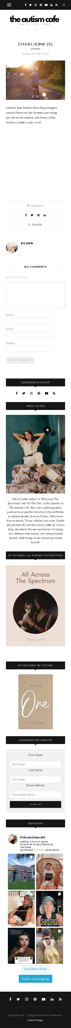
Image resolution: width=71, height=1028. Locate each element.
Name (10, 315)
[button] (21, 872)
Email (10, 329)
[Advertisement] (35, 161)
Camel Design (35, 1020)
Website (10, 343)
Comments (35, 206)
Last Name (36, 770)
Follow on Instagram (35, 979)
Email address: (35, 785)
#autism (39, 850)
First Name (35, 755)
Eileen (37, 224)
